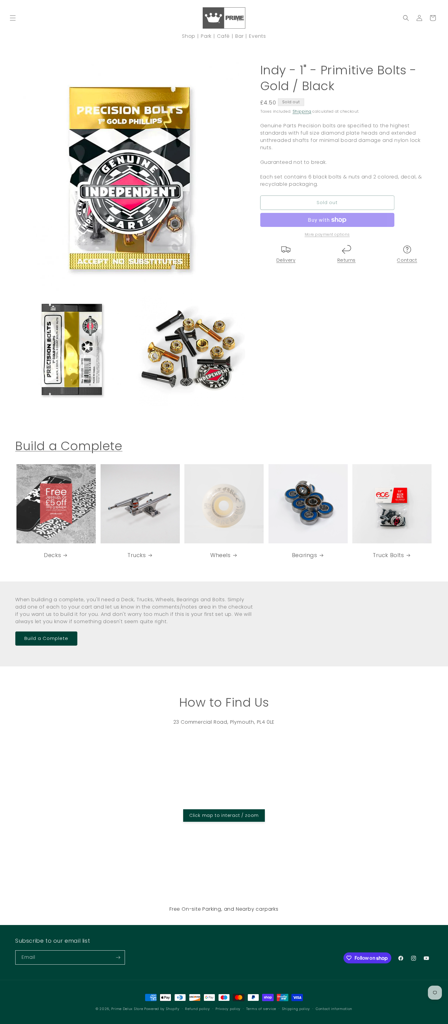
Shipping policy (296, 1008)
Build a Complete (69, 445)
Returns (346, 260)
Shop (188, 36)
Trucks (136, 554)
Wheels (220, 554)
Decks (52, 554)
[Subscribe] (118, 957)
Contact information (334, 1008)
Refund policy (197, 1008)
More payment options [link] (327, 234)
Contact (407, 260)
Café (223, 36)
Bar (239, 36)
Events (257, 36)
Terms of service (261, 1008)
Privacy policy (227, 1008)
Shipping (302, 111)
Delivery (286, 260)
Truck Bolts (388, 554)
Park (206, 36)
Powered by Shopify (162, 1008)
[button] (13, 18)
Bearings (304, 554)
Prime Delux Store (127, 1008)
